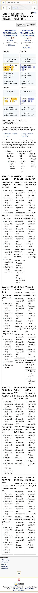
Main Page (6, 560)
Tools (34, 8)
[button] (21, 25)
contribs (10, 40)
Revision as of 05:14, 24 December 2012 (27, 33)
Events (4, 564)
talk (13, 38)
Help (34, 12)
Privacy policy (17, 588)
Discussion (9, 8)
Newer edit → (27, 47)
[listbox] (26, 25)
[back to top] (19, 573)
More (14, 8)
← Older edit (10, 45)
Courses (5, 562)
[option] (21, 25)
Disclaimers (21, 590)
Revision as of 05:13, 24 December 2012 (10, 33)
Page (4, 8)
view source (12, 35)
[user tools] (34, 2)
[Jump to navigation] (3, 2)
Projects (5, 568)
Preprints (5, 566)
